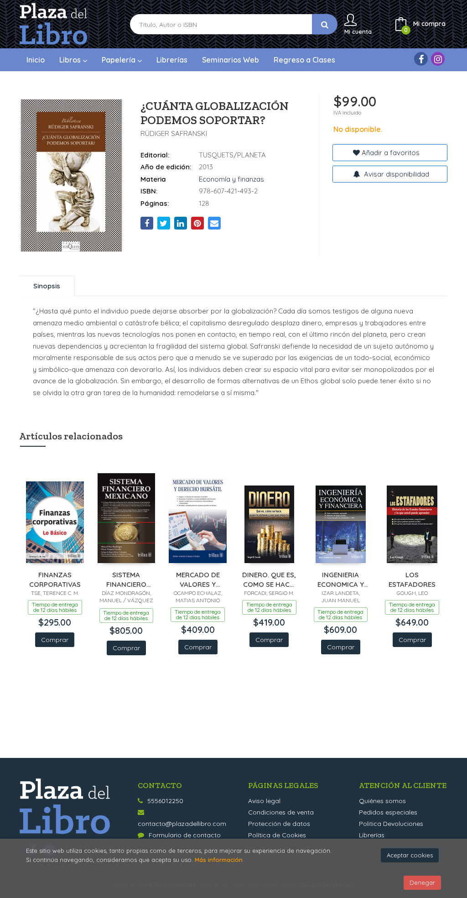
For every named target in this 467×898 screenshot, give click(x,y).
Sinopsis (46, 286)
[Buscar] (324, 24)
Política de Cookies (277, 835)
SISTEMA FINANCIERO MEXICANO (126, 579)
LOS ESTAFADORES (412, 579)
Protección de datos (279, 824)
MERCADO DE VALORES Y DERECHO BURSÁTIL (198, 579)
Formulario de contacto (185, 835)
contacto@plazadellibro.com (182, 824)
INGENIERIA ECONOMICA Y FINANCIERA (340, 579)
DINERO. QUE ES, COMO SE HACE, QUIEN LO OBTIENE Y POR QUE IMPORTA (269, 579)
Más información (219, 859)
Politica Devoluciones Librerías (391, 829)
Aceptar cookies (410, 855)
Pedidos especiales (388, 812)
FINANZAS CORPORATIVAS (55, 579)
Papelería (119, 59)
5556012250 (165, 801)
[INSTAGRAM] (438, 59)
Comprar (54, 640)
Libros (71, 59)
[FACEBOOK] (421, 59)
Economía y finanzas (231, 179)
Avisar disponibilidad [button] (395, 174)
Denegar (422, 882)
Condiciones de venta (281, 812)
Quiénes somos (382, 801)
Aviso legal (264, 801)
